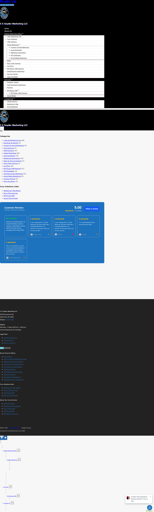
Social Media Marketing (19, 58)
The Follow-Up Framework (13, 367)
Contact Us (7, 503)
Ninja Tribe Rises (9, 409)
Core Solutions (9, 148)
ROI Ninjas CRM (9, 196)
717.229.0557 (9, 319)
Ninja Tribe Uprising (13, 63)
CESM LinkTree (12, 102)
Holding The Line (10, 375)
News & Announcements (13, 161)
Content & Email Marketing (20, 47)
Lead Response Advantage (13, 372)
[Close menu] (0, 441)
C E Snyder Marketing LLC (14, 428)
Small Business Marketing (15, 71)
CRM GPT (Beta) (9, 404)
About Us (8, 31)
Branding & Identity (11, 143)
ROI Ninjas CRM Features (19, 93)
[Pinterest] (8, 2)
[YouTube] (14, 2)
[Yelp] (12, 2)
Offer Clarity (8, 357)
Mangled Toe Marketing (12, 377)
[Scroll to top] (2, 438)
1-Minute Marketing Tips (12, 140)
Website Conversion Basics (13, 362)
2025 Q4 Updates (10, 369)
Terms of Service (9, 343)
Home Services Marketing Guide (15, 359)
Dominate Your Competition (14, 364)
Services (6, 487)
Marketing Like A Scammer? (14, 380)
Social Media (11, 96)
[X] (10, 2)
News (9, 61)
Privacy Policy (8, 340)
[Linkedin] (6, 2)
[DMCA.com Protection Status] (5, 349)
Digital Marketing (10, 153)
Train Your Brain (12, 77)
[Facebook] (1, 2)
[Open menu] (2, 128)
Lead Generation (9, 156)
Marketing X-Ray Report (12, 191)
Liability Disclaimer (10, 338)
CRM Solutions (12, 42)
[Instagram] (4, 2)
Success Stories (12, 74)
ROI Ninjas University (11, 414)
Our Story (7, 166)
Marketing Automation (12, 158)
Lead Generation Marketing (16, 85)
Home (6, 28)
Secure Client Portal (7, 5)
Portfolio (10, 88)
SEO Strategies (9, 171)
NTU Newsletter (12, 107)
